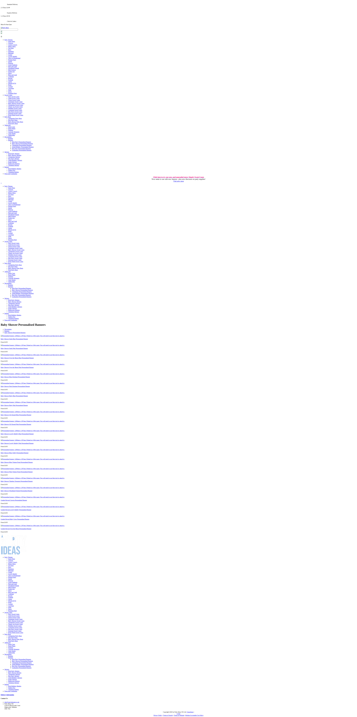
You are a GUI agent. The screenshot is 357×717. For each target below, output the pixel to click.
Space (10, 91)
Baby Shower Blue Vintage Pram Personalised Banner (17, 462)
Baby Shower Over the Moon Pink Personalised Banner (17, 367)
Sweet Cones (8, 95)
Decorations (8, 137)
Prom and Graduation (10, 174)
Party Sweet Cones (13, 96)
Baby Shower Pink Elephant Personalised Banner (15, 386)
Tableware (7, 125)
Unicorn (10, 43)
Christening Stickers (14, 157)
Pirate (10, 85)
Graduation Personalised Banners (21, 150)
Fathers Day (11, 170)
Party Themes (8, 40)
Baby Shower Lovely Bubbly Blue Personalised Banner (17, 434)
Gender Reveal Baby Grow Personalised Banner (15, 519)
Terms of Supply (168, 715)
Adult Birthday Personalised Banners (23, 147)
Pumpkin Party (12, 93)
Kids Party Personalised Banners (21, 142)
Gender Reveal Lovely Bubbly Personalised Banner (16, 510)
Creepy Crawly (12, 45)
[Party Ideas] (5, 27)
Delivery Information (7, 695)
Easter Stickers (12, 162)
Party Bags (7, 117)
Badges (6, 167)
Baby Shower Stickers (14, 155)
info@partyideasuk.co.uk (11, 702)
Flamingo (11, 51)
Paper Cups (11, 127)
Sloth (9, 90)
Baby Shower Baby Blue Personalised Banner (14, 396)
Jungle (10, 61)
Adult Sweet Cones (14, 98)
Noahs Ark (11, 71)
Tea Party (11, 48)
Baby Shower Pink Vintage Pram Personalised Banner (17, 472)
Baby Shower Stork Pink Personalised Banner (14, 348)
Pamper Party (12, 60)
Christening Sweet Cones (15, 105)
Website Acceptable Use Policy (194, 715)
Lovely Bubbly (12, 56)
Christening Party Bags (15, 118)
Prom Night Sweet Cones (15, 115)
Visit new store (178, 181)
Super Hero (11, 41)
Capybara (11, 88)
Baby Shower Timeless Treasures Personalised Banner (17, 481)
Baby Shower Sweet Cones (16, 103)
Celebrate (11, 76)
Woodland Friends (13, 68)
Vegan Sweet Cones (14, 100)
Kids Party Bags (13, 123)
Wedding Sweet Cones (15, 108)
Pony (9, 50)
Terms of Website (179, 715)
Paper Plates (11, 128)
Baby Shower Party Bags (15, 122)
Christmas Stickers (13, 165)
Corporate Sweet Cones (15, 110)
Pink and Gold (12, 66)
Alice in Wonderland (14, 58)
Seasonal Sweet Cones (14, 113)
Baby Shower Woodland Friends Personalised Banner (16, 491)
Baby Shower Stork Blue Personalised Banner (14, 339)
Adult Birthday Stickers (15, 160)
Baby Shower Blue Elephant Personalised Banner (15, 377)
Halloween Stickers (14, 163)
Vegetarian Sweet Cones (15, 102)
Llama (10, 81)
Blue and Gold (12, 75)
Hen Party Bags (12, 120)
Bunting (10, 138)
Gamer (10, 55)
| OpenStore (189, 712)
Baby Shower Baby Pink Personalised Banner (14, 405)
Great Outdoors (12, 65)
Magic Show (12, 46)
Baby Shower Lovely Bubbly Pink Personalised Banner (17, 443)
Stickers (6, 152)
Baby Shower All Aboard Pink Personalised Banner (16, 424)
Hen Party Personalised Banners (21, 148)
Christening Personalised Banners (22, 145)
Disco (10, 73)
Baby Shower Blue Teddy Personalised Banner (14, 453)
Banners (10, 140)
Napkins (10, 130)
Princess (10, 63)
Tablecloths (11, 135)
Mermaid (10, 53)
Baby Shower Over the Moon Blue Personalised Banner (17, 358)
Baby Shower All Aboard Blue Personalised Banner (16, 415)
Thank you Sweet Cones (15, 107)
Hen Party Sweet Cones (15, 112)
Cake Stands (12, 133)
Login (178, 713)
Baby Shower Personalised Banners (22, 143)
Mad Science (12, 70)
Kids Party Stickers (13, 153)
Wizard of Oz (12, 83)
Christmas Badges (13, 172)
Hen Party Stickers (13, 158)
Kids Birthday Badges (14, 169)
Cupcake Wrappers (13, 132)
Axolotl (10, 86)
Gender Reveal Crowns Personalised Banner (14, 500)
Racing (10, 78)
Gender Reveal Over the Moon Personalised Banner (16, 529)
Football (10, 80)
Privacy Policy (158, 715)
